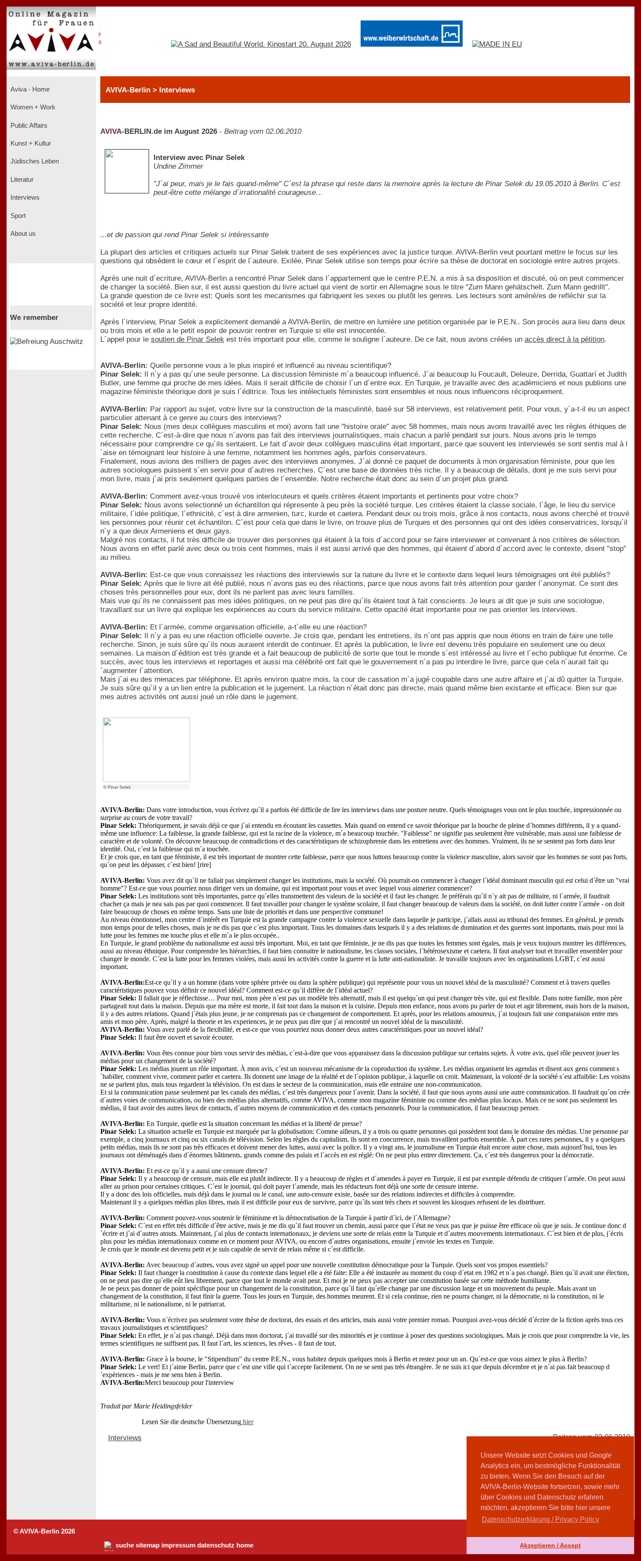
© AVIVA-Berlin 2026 (44, 1531)
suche (125, 1545)
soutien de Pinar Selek (187, 339)
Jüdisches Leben (34, 161)
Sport (17, 215)
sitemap (148, 1545)
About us (22, 233)
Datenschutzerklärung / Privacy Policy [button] (540, 1519)
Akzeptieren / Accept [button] (550, 1545)
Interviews (24, 197)
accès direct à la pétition (564, 339)
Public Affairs (28, 125)
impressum (178, 1545)
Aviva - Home (29, 89)
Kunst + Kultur (30, 143)
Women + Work (32, 107)
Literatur (21, 179)
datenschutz (216, 1545)
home (244, 1545)
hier (247, 1421)
